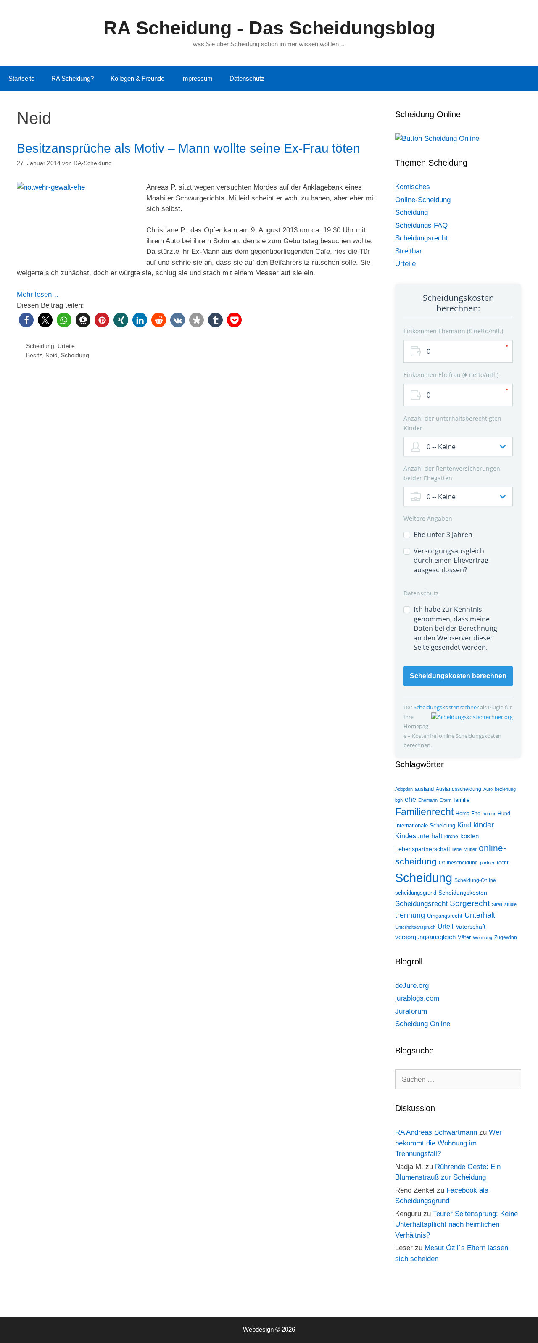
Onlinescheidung (458, 863)
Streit (497, 904)
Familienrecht (424, 811)
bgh (399, 800)
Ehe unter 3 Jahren (443, 534)
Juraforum (411, 1011)
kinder (483, 825)
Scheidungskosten (462, 892)
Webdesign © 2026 (269, 1329)
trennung (410, 915)
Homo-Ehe (468, 813)
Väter (464, 937)
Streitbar (408, 251)
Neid (51, 355)
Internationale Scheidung (425, 825)
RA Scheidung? (72, 78)
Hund (504, 813)
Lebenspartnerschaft (422, 848)
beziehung (505, 789)
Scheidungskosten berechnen (458, 675)
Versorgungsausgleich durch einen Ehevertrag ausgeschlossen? (451, 560)
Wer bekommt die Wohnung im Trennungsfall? (448, 1143)
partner (487, 862)
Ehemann (428, 800)
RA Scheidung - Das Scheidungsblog (269, 28)
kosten (469, 836)
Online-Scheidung (423, 200)
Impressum (197, 78)
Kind (464, 825)
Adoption (404, 789)
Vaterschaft (470, 926)
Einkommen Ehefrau (450, 375)
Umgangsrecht (444, 916)
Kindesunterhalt (418, 836)
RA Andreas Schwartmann (436, 1132)
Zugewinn (505, 937)
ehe (410, 799)
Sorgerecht (470, 903)
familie (461, 800)
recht (502, 863)
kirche (451, 837)
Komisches (412, 187)
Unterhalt (479, 915)
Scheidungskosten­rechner (447, 707)
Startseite (21, 78)
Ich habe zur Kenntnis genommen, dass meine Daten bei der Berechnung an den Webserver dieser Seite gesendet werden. (455, 628)
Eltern (445, 800)
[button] (26, 320)
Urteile (66, 345)
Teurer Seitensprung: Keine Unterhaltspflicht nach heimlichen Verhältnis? (456, 1224)
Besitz (34, 355)
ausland (424, 789)
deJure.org (412, 986)
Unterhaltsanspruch (415, 927)
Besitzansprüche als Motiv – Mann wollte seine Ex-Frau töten (188, 148)
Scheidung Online (422, 1024)
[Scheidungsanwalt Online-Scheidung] (437, 138)
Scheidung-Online (475, 880)
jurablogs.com (417, 998)
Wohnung (482, 937)
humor (489, 813)
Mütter (470, 849)
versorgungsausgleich (425, 937)
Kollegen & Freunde (137, 78)
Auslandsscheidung (458, 789)
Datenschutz (246, 78)
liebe (457, 849)
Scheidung (40, 345)
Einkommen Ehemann (452, 331)
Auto (488, 789)
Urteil (446, 926)
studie (510, 904)
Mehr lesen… (38, 294)
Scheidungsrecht (421, 238)
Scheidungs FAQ (421, 225)
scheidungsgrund (415, 893)
